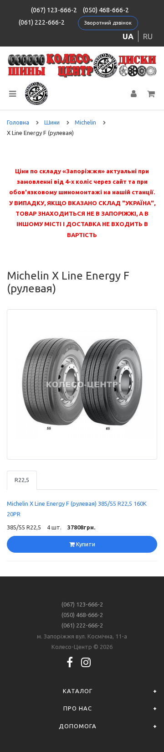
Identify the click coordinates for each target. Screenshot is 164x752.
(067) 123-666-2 (54, 10)
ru (148, 36)
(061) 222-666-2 (42, 22)
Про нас (77, 708)
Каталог (77, 691)
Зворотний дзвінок (108, 23)
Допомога (78, 726)
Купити (85, 544)
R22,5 (22, 480)
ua (128, 36)
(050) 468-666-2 (106, 10)
